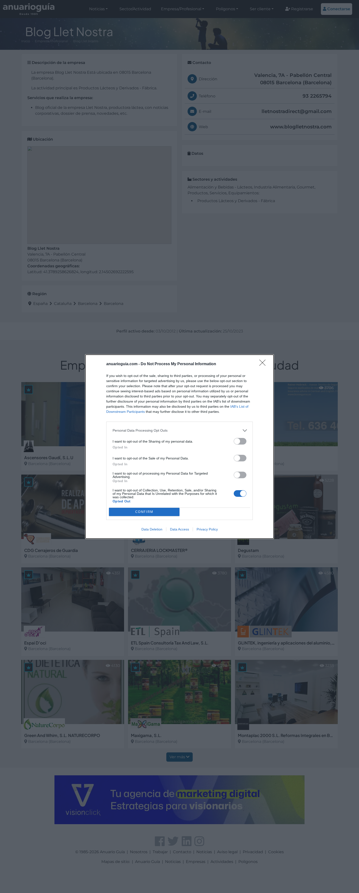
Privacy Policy (207, 529)
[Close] (264, 364)
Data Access (179, 529)
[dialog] (179, 447)
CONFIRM (144, 512)
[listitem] (179, 430)
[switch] (240, 441)
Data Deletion (151, 529)
